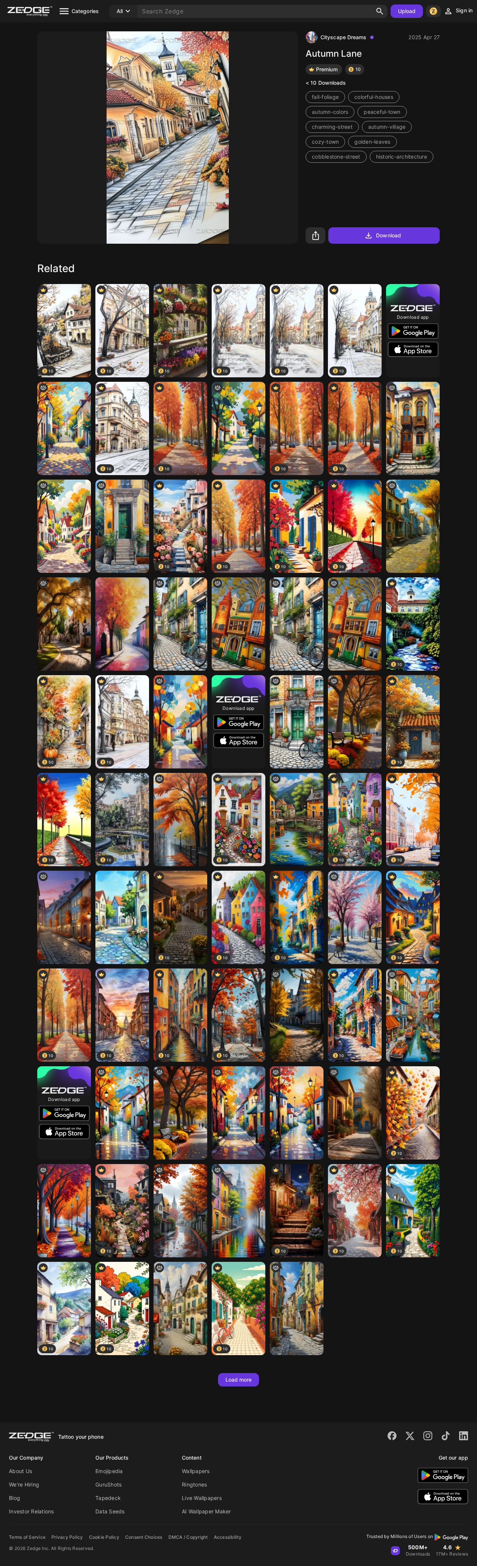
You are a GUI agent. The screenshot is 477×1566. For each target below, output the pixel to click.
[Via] (122, 624)
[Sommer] (296, 819)
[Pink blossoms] (355, 917)
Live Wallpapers (202, 1498)
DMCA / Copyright (188, 1537)
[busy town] (413, 1015)
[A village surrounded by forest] (238, 428)
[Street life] (296, 1015)
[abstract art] (296, 1113)
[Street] (180, 721)
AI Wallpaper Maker (206, 1511)
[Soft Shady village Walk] (64, 428)
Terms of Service (27, 1537)
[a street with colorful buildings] (413, 526)
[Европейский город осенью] (64, 917)
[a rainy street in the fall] (180, 1210)
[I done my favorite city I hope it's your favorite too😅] (296, 1308)
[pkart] (122, 1113)
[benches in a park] (355, 721)
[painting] (238, 1113)
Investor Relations (31, 1511)
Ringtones (194, 1484)
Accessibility (227, 1537)
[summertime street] (122, 917)
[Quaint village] (180, 1308)
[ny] (413, 428)
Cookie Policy (104, 1537)
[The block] (180, 624)
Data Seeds (110, 1511)
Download (388, 235)
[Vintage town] (64, 526)
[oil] (238, 624)
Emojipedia (109, 1471)
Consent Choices (143, 1537)
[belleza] (64, 624)
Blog (14, 1498)
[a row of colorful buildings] (355, 1113)
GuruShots (108, 1484)
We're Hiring (24, 1484)
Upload (407, 11)
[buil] (122, 526)
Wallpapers (196, 1471)
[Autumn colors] (64, 1210)
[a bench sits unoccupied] (180, 1113)
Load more (238, 1379)
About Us (20, 1471)
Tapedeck (108, 1498)
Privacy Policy (67, 1537)
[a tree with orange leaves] (180, 819)
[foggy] (238, 1210)
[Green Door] (296, 721)
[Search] (379, 11)
